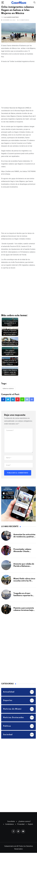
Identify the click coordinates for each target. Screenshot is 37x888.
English (30, 830)
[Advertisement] (18, 90)
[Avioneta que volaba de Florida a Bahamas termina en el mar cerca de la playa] (6, 571)
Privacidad (20, 830)
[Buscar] (35, 2)
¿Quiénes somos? (24, 827)
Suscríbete (11, 827)
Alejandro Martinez (11, 23)
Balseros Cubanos (8, 394)
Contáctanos (9, 830)
